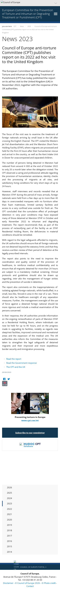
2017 (9, 535)
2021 (9, 514)
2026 (9, 487)
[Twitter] (8, 379)
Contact (30, 586)
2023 (9, 503)
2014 (9, 551)
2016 (9, 541)
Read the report (13, 358)
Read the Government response (21, 362)
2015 (9, 546)
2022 (9, 509)
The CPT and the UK (15, 367)
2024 (9, 498)
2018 (9, 530)
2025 (9, 492)
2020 (9, 519)
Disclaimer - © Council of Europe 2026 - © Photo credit (29, 583)
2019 (9, 525)
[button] (30, 3)
